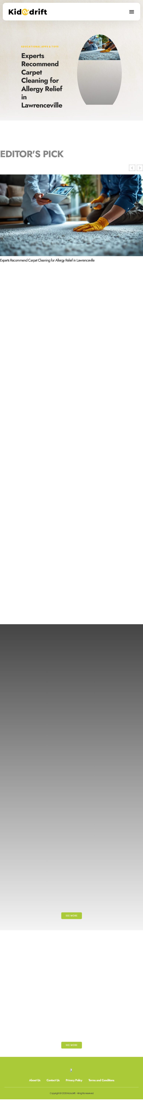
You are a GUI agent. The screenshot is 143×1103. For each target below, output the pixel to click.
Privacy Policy (74, 1080)
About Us (34, 1080)
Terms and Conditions (101, 1080)
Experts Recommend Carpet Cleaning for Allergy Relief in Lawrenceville (41, 80)
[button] (132, 12)
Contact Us (53, 1080)
